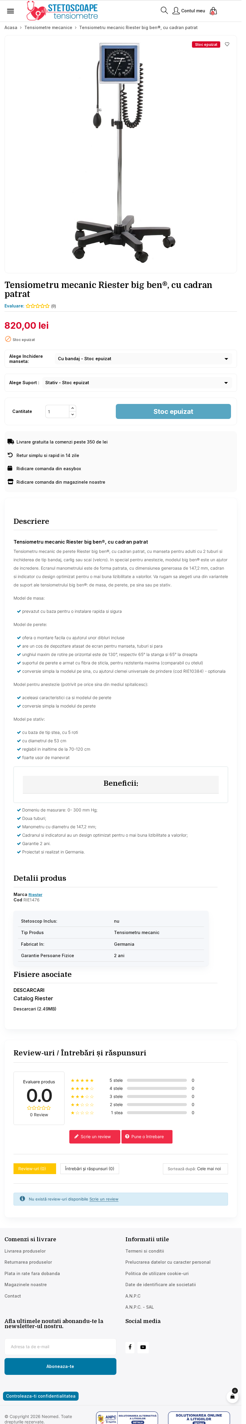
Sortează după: (182, 1168)
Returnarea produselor (28, 1262)
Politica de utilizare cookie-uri (157, 1273)
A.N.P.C (132, 1295)
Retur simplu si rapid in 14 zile (47, 455)
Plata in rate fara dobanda (32, 1273)
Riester (35, 894)
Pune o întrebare (147, 1136)
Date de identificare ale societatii (160, 1284)
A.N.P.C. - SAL (139, 1307)
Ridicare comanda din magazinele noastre (60, 482)
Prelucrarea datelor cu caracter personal (168, 1262)
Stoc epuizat (173, 411)
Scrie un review (95, 1136)
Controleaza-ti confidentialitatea (41, 1396)
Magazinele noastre (25, 1284)
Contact (12, 1295)
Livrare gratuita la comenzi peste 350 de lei (62, 441)
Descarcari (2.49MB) (35, 1008)
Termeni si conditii (144, 1250)
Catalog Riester (33, 998)
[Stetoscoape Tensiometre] (63, 10)
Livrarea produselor (25, 1250)
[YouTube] (143, 1347)
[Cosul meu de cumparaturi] (232, 1397)
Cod (18, 899)
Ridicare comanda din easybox (48, 468)
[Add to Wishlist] (227, 44)
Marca (20, 894)
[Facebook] (129, 1347)
